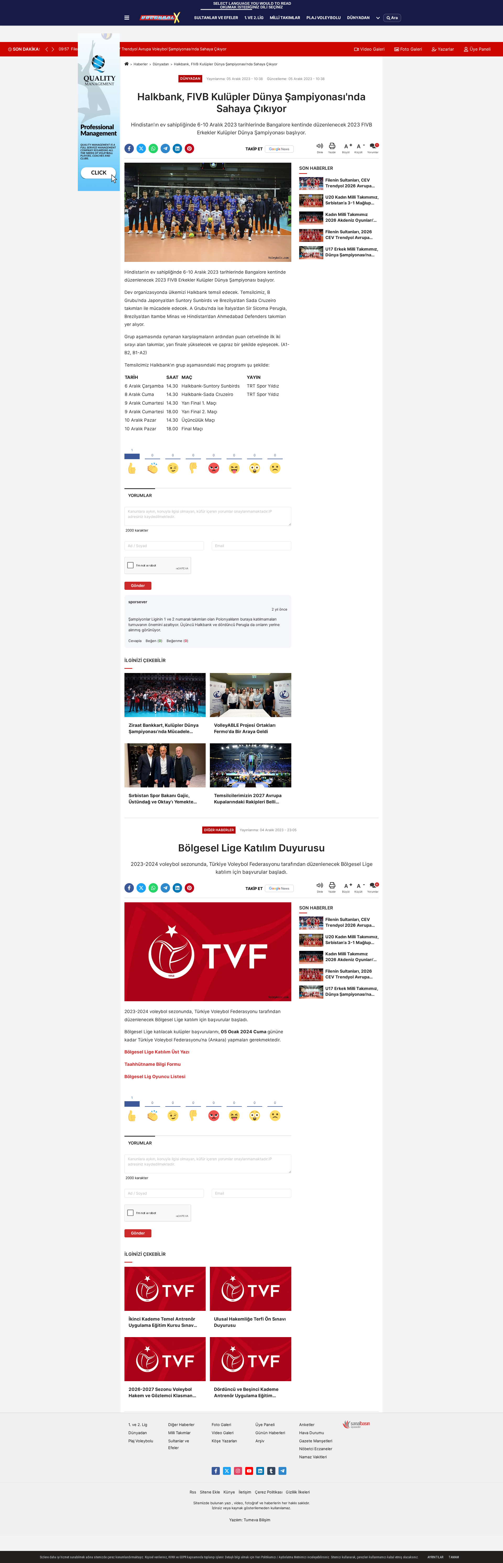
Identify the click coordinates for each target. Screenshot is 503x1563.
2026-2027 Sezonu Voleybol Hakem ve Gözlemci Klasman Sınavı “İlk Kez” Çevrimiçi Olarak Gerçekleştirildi (164, 1393)
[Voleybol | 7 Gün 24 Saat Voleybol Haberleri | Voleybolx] (160, 18)
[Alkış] (152, 459)
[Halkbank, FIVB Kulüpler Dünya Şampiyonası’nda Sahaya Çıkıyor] (207, 212)
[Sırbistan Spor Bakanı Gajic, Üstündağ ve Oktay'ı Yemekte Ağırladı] (165, 765)
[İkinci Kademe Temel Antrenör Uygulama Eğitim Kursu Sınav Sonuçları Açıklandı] (165, 1289)
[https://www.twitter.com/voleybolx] (227, 1471)
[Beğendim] (132, 459)
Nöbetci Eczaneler (315, 1449)
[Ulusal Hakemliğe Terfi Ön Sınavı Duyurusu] (250, 1289)
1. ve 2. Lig (254, 17)
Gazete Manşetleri (315, 1441)
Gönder (138, 585)
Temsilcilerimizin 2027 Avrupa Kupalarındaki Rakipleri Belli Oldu (248, 799)
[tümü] (378, 18)
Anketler (306, 1424)
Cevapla (134, 641)
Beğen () (154, 641)
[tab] (139, 495)
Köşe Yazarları (224, 1441)
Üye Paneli (479, 49)
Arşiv (259, 1441)
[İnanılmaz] (254, 459)
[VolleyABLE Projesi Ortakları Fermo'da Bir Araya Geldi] (250, 695)
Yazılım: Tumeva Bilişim (249, 1520)
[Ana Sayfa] (126, 64)
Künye (229, 1492)
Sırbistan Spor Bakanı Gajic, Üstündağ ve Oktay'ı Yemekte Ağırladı (161, 799)
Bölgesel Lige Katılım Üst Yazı (156, 1052)
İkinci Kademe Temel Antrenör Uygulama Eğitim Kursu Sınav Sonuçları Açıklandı (162, 1322)
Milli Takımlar (285, 17)
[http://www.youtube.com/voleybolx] (249, 1471)
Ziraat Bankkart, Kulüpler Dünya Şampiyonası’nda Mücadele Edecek (164, 729)
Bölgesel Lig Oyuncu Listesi (154, 1076)
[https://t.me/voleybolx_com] (282, 1471)
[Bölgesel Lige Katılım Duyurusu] (207, 951)
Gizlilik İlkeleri (298, 1492)
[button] (53, 49)
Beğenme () (177, 641)
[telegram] (165, 148)
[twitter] (141, 148)
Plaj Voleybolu (324, 17)
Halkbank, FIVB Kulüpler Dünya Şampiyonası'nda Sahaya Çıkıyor (225, 64)
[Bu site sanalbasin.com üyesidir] (356, 1424)
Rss (193, 1492)
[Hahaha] (234, 459)
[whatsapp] (153, 148)
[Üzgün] (275, 459)
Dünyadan (358, 17)
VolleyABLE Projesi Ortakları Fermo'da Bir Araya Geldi (245, 728)
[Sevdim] (173, 459)
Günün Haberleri (270, 1432)
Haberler (141, 64)
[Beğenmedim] (193, 459)
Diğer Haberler (181, 1424)
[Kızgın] (213, 459)
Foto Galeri (410, 49)
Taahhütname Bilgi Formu (152, 1064)
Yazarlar (445, 49)
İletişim (245, 1492)
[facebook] (129, 148)
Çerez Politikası (268, 1492)
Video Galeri (372, 49)
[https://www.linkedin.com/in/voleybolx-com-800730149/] (260, 1471)
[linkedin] (177, 148)
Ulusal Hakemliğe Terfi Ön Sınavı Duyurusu (250, 1322)
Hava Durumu (311, 1432)
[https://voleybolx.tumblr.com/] (271, 1471)
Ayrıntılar (435, 1557)
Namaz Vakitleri (313, 1457)
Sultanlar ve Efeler (216, 17)
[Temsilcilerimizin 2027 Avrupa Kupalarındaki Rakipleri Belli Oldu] (250, 765)
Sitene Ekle (210, 1492)
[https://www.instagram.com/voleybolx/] (238, 1471)
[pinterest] (189, 148)
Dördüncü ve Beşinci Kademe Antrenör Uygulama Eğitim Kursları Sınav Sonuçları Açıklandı (246, 1393)
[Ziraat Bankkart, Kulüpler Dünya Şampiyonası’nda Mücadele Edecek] (165, 695)
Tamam (454, 1557)
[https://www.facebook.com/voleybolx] (216, 1471)
